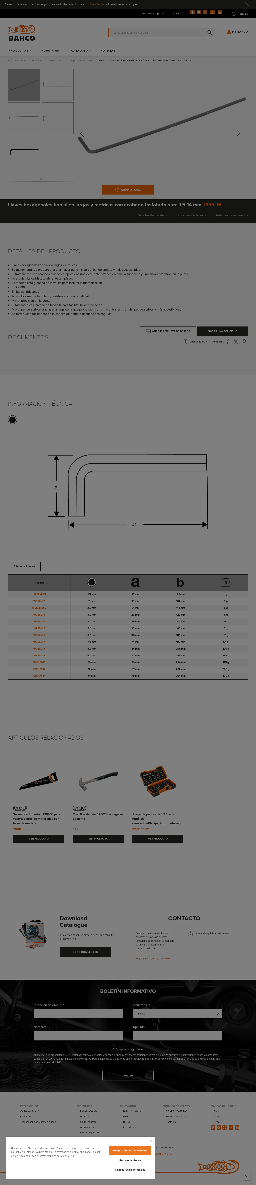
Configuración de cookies (130, 1170)
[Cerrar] (151, 1141)
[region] (80, 1157)
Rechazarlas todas (130, 1160)
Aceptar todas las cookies (130, 1150)
